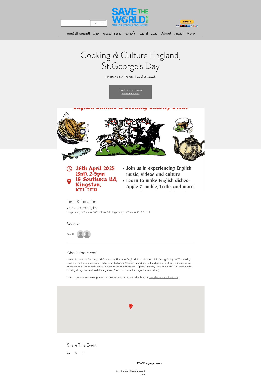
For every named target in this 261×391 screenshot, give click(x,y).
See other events (131, 93)
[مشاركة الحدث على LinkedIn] (68, 353)
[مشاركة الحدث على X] (75, 353)
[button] (187, 23)
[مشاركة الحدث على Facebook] (83, 353)
